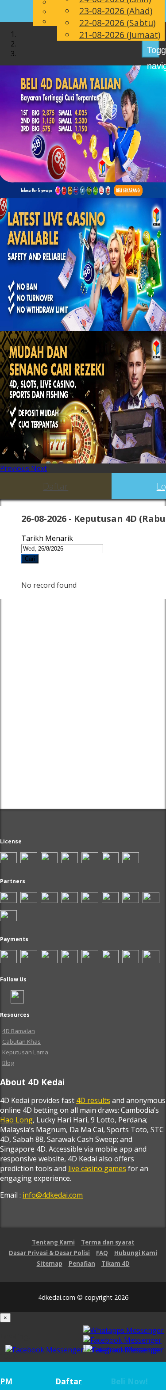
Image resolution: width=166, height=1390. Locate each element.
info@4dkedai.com (53, 1195)
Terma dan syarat (108, 1242)
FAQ (102, 1253)
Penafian (82, 1263)
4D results (93, 1100)
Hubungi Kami (135, 1253)
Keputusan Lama (25, 1052)
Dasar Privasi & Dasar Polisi (49, 1253)
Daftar (55, 486)
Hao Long (16, 1120)
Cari (30, 558)
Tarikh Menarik (47, 538)
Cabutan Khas (21, 1041)
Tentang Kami (53, 1242)
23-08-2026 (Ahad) (115, 11)
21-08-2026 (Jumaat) (119, 35)
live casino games (97, 1168)
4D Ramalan (18, 1031)
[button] (15, 468)
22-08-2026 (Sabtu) (117, 23)
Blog (8, 1063)
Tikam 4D (115, 1263)
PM (6, 1381)
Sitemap (49, 1263)
